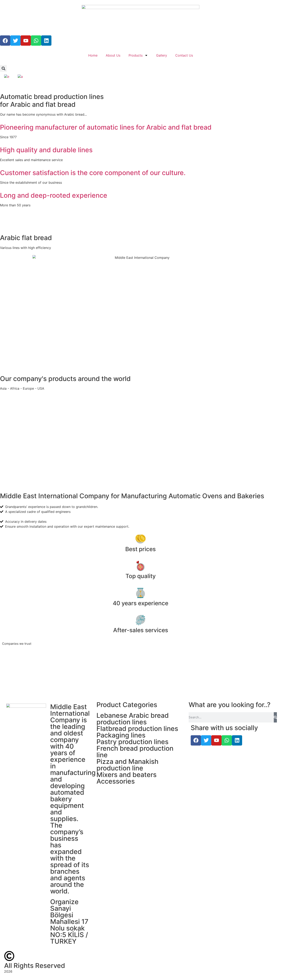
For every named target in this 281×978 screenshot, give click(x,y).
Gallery (161, 55)
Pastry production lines (132, 742)
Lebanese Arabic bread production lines (132, 718)
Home (93, 55)
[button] (3, 68)
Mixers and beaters (126, 775)
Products (136, 55)
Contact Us (184, 55)
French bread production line (134, 751)
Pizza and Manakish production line (127, 764)
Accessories (115, 781)
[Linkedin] (46, 40)
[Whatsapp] (36, 40)
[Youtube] (26, 40)
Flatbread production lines (137, 729)
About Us (113, 55)
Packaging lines (120, 735)
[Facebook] (5, 40)
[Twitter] (15, 40)
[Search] (275, 717)
